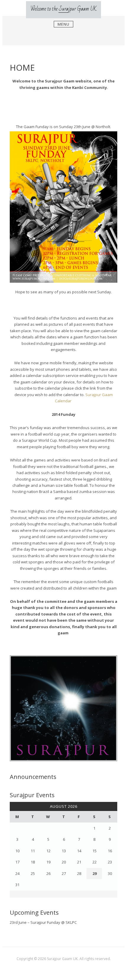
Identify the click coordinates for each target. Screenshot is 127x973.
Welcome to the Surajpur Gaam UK (63, 9)
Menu (63, 24)
